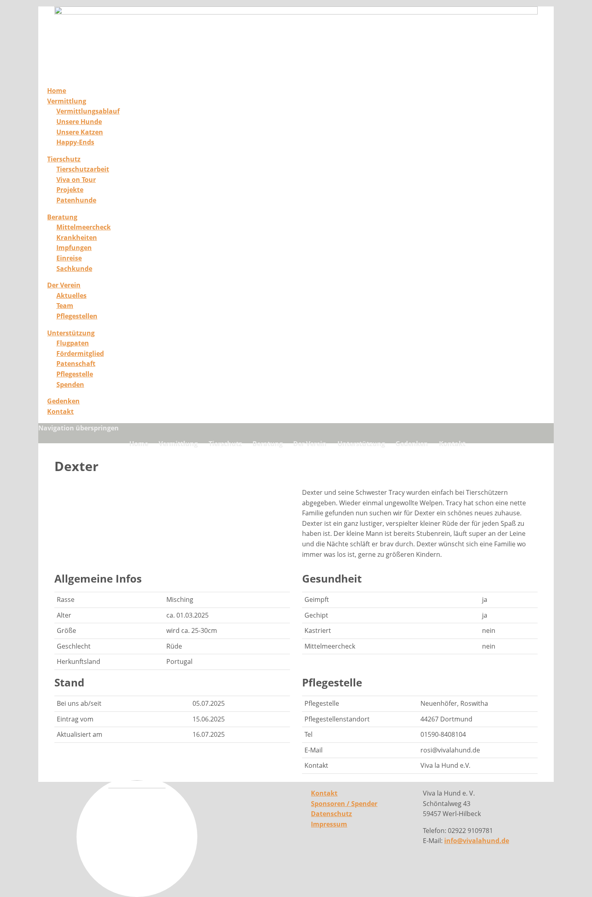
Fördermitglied (80, 353)
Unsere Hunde (79, 121)
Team (64, 305)
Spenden (70, 384)
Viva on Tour (76, 179)
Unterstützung (71, 333)
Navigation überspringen (78, 428)
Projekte (69, 189)
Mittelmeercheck (83, 227)
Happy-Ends (75, 142)
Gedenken (63, 401)
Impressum (329, 824)
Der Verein (64, 285)
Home (56, 90)
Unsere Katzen (79, 132)
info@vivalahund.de (476, 840)
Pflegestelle (74, 374)
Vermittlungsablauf (88, 111)
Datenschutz (331, 813)
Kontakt (60, 411)
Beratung (62, 217)
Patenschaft (75, 363)
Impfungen (74, 247)
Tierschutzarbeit (82, 169)
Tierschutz (64, 159)
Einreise (69, 258)
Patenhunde (76, 200)
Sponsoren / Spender (344, 803)
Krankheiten (76, 237)
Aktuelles (71, 295)
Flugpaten (72, 343)
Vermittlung (66, 101)
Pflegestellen (76, 316)
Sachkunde (74, 268)
